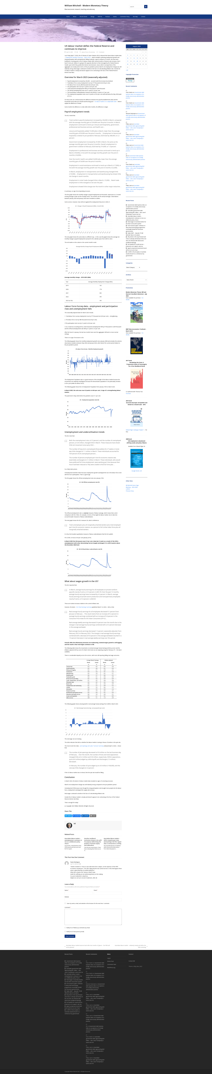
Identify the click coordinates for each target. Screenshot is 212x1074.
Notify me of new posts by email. (75, 931)
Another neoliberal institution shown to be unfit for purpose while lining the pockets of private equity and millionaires (93, 842)
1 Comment (101, 52)
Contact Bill (132, 961)
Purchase (128, 393)
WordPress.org (111, 967)
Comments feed (111, 964)
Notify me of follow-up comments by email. (78, 927)
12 (134, 58)
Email (96, 890)
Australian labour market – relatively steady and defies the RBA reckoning (129, 946)
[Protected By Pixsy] (130, 82)
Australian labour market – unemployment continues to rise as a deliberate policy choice (73, 841)
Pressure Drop (130, 491)
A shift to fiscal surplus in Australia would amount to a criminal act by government (136, 253)
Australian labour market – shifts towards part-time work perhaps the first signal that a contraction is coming (112, 841)
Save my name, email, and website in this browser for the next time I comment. (88, 903)
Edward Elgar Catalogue (132, 430)
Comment (68, 907)
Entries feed (110, 961)
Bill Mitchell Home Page (132, 485)
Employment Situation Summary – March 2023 (78, 57)
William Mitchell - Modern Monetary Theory (86, 5)
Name (67, 890)
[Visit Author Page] (69, 825)
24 (127, 64)
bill (77, 52)
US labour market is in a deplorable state (105, 101)
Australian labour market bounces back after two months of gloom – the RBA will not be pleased (87, 946)
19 (134, 61)
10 (127, 58)
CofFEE (128, 489)
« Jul (127, 70)
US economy (92, 52)
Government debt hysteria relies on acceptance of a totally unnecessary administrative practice (135, 157)
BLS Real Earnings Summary (84, 607)
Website (67, 897)
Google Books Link (137, 471)
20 (137, 61)
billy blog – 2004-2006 (132, 487)
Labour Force (85, 52)
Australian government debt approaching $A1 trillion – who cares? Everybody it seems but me (136, 212)
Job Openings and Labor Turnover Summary (92, 746)
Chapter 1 (141, 430)
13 (137, 58)
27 (137, 64)
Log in (109, 958)
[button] (68, 815)
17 (127, 61)
